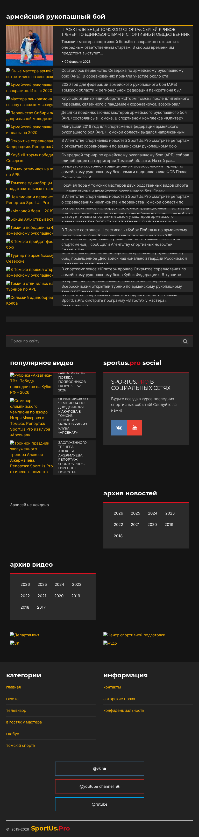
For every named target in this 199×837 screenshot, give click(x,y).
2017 (41, 607)
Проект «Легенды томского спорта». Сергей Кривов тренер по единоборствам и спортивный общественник (125, 32)
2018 (118, 535)
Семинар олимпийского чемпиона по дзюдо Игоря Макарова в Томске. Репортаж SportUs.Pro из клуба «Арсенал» (73, 414)
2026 (118, 513)
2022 (118, 524)
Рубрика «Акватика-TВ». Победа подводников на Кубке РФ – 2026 (72, 379)
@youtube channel (97, 786)
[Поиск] (185, 341)
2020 (152, 524)
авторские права (119, 698)
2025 (135, 513)
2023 (170, 513)
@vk (97, 768)
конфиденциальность (123, 710)
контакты (112, 687)
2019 (169, 524)
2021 (135, 524)
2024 (153, 513)
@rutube (100, 804)
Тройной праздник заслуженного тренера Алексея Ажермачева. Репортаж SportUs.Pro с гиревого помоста (72, 453)
